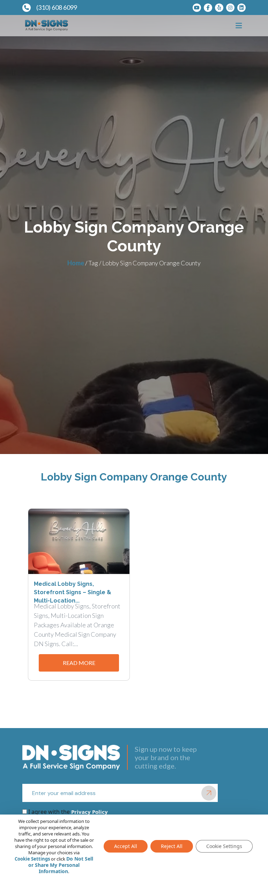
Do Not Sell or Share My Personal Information (60, 865)
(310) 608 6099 (56, 7)
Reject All (172, 846)
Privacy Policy (89, 811)
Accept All (125, 846)
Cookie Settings (32, 859)
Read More (79, 662)
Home (75, 263)
